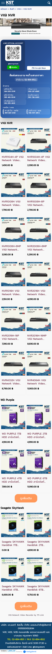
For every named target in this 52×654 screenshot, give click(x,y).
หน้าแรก (4, 9)
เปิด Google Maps (39, 68)
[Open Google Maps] (38, 56)
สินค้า (12, 9)
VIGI (19, 9)
